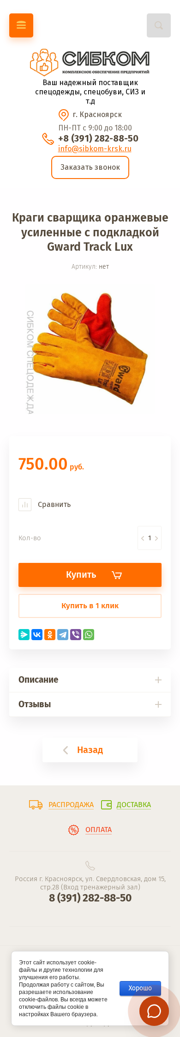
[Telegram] (62, 634)
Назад (90, 749)
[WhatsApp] (88, 634)
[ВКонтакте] (36, 634)
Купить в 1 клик (90, 606)
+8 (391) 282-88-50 (98, 138)
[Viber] (75, 634)
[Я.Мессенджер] (24, 634)
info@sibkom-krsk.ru (95, 148)
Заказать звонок (90, 167)
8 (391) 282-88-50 (90, 897)
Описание (38, 679)
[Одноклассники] (49, 634)
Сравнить (53, 504)
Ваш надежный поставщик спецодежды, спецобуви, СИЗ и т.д (90, 91)
